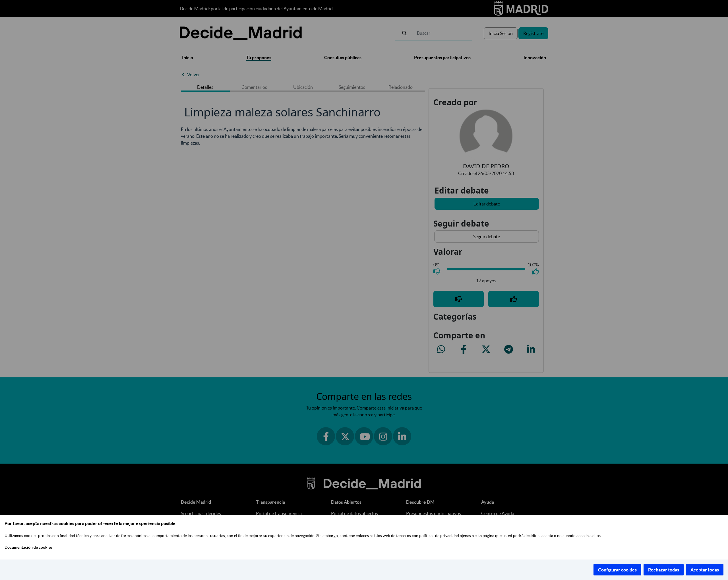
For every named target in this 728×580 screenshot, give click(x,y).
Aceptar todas (704, 569)
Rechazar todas (663, 569)
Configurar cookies (617, 569)
